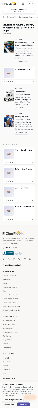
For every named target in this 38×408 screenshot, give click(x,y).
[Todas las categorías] (22, 3)
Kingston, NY (11, 17)
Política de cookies (9, 302)
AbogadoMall (7, 340)
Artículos (5, 365)
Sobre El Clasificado (10, 276)
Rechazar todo (8, 404)
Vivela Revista (7, 347)
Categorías (6, 369)
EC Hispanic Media (9, 321)
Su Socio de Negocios (10, 332)
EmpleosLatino (8, 328)
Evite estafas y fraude (10, 295)
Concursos (6, 362)
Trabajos (6, 283)
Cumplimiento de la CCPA (11, 306)
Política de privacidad (10, 299)
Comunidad (6, 358)
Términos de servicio (10, 287)
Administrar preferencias (12, 400)
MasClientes (7, 336)
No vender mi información (11, 310)
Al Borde (6, 343)
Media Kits (6, 280)
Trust (4, 291)
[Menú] (31, 3)
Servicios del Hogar (26, 17)
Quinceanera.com (9, 324)
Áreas (5, 373)
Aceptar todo (23, 404)
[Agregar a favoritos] (33, 81)
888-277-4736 (11, 248)
